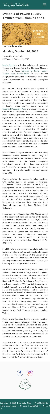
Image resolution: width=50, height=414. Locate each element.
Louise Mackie (8, 65)
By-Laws (23, 406)
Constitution (35, 406)
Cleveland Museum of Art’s (14, 109)
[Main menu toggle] (44, 5)
